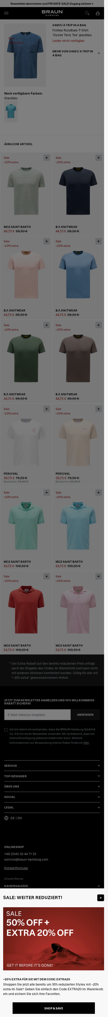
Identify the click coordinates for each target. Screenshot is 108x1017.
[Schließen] (101, 898)
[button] (52, 508)
